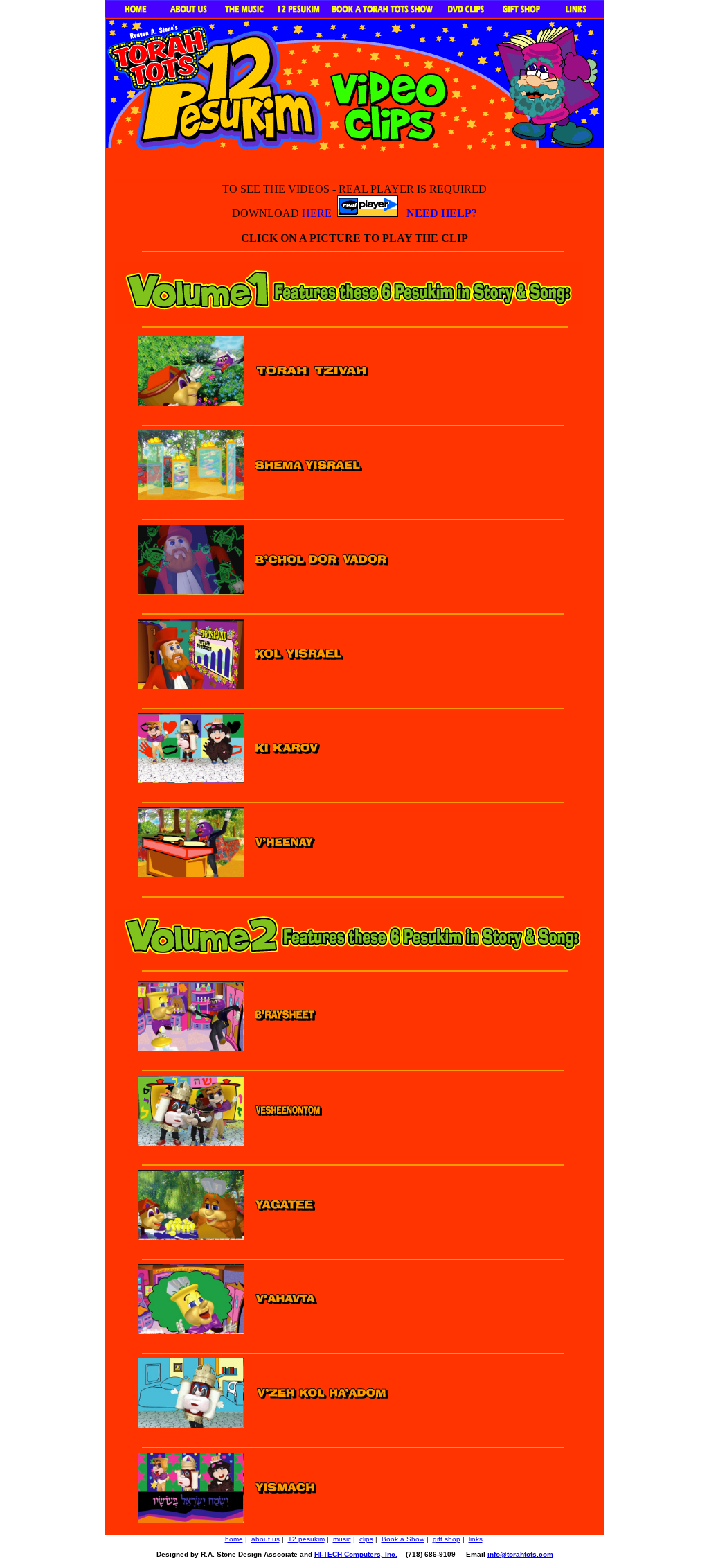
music (342, 1539)
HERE (317, 213)
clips (366, 1539)
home (234, 1539)
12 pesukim (306, 1539)
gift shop (446, 1539)
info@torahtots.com (520, 1554)
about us (265, 1539)
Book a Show (403, 1539)
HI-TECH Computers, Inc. (355, 1554)
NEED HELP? (441, 213)
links (476, 1539)
